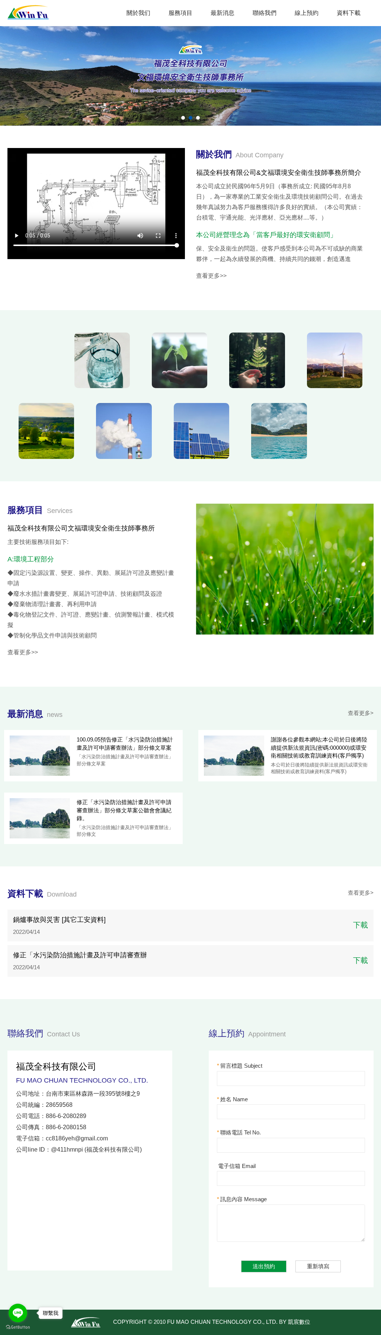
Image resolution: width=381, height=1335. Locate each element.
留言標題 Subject (239, 1065)
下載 (360, 925)
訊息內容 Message (242, 1199)
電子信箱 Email (237, 1166)
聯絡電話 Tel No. (239, 1132)
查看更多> (361, 713)
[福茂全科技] (28, 11)
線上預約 (306, 13)
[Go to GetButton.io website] (18, 1327)
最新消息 (222, 13)
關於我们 (138, 13)
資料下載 (349, 13)
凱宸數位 (299, 1322)
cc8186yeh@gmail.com (77, 1138)
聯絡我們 (264, 13)
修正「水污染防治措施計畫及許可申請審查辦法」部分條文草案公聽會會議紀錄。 (124, 810)
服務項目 (180, 13)
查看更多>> (211, 276)
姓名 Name (232, 1099)
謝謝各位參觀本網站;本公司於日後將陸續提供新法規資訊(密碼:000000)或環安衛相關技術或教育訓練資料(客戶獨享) (319, 747)
